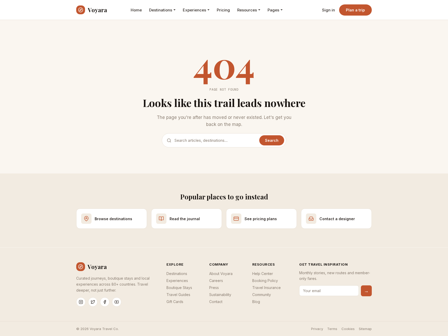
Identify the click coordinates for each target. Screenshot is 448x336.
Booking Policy (265, 280)
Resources (247, 10)
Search (271, 140)
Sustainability (220, 294)
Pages (273, 10)
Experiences (194, 10)
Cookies (348, 329)
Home (136, 10)
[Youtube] (116, 302)
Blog (256, 301)
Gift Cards (174, 301)
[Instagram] (81, 302)
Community (261, 294)
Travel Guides (178, 294)
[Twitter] (92, 302)
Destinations (160, 10)
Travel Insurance (266, 287)
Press (214, 287)
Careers (216, 280)
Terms (332, 329)
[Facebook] (104, 302)
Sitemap (365, 329)
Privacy (317, 329)
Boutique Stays (179, 287)
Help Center (262, 273)
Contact (215, 301)
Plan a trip (355, 10)
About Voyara (221, 273)
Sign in (328, 10)
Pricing (223, 10)
